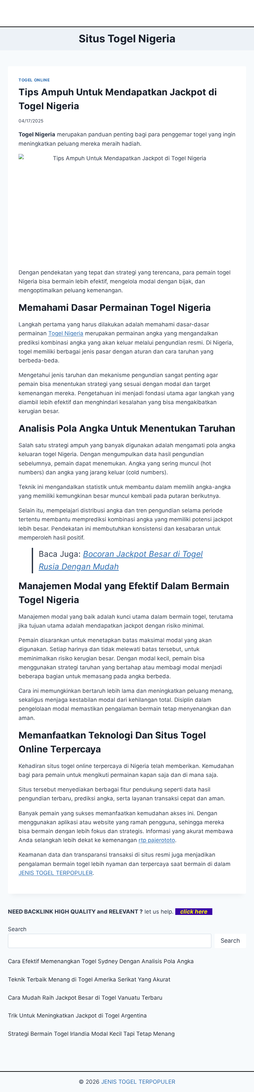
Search (17, 929)
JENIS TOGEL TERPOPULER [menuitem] (56, 873)
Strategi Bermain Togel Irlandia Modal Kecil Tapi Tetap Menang (91, 1033)
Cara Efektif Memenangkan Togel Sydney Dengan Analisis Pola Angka (101, 961)
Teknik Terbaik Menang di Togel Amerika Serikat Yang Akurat (89, 979)
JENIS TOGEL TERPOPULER (138, 1081)
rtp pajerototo (157, 840)
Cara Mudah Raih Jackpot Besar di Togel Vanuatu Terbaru (85, 997)
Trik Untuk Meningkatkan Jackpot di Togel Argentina (77, 1015)
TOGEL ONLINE (34, 79)
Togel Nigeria (65, 333)
